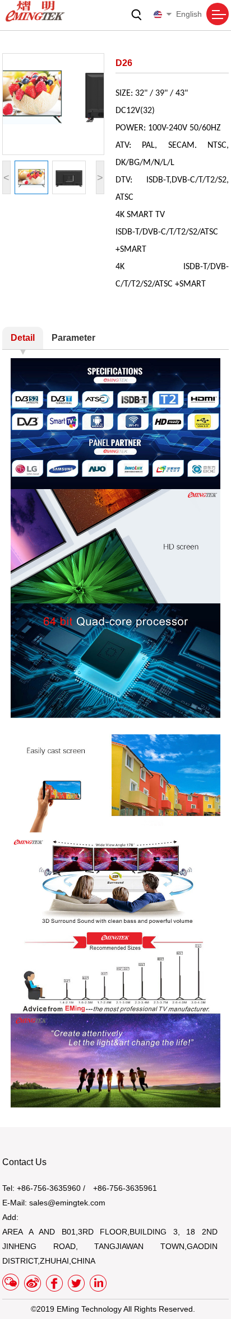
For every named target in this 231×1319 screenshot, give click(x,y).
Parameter (73, 337)
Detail (23, 337)
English (189, 14)
